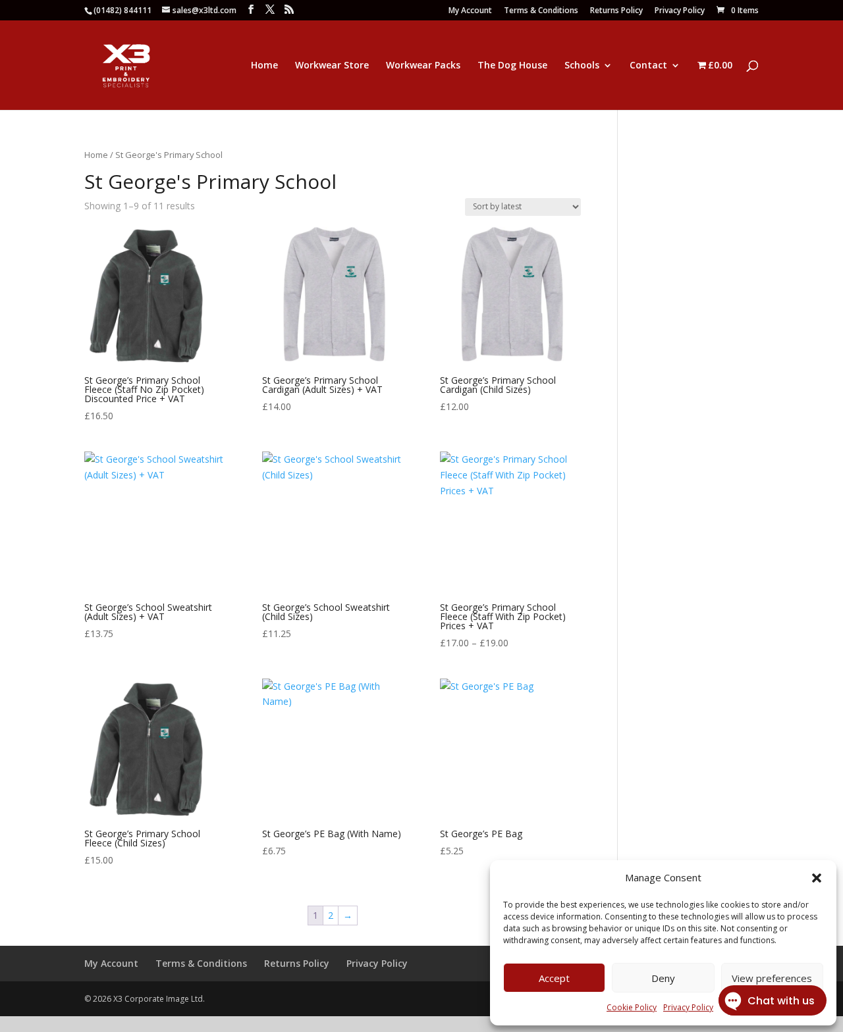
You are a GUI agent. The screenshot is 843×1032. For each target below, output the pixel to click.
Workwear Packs (423, 66)
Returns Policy (616, 11)
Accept (554, 978)
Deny (663, 978)
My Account (470, 11)
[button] (816, 878)
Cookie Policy (632, 1007)
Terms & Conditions (541, 11)
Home (264, 66)
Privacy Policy (680, 11)
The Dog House (512, 66)
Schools (581, 66)
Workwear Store (332, 66)
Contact (648, 66)
